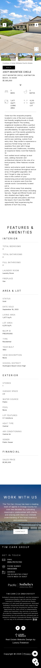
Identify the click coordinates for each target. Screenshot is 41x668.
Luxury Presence (21, 642)
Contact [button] (21, 531)
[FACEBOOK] (18, 628)
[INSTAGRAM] (23, 628)
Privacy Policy (30, 654)
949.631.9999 (12, 568)
